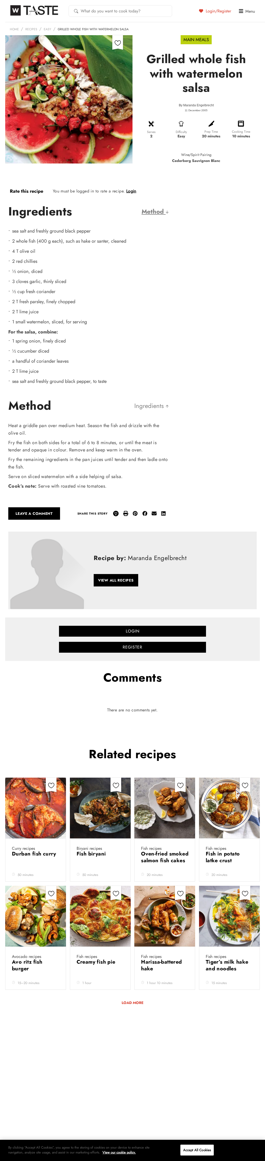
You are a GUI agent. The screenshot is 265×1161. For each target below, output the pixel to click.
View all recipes (116, 580)
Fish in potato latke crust (223, 857)
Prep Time (211, 131)
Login (131, 191)
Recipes (31, 29)
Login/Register (217, 11)
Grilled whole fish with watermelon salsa (93, 29)
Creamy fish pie (97, 962)
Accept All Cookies (197, 1150)
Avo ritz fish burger (27, 965)
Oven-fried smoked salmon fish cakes (164, 857)
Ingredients (150, 405)
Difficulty (181, 132)
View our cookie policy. (119, 1152)
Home (14, 29)
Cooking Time (241, 131)
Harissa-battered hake (161, 965)
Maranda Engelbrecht (198, 105)
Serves (151, 132)
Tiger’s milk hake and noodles (227, 965)
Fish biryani (92, 854)
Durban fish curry (34, 854)
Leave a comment (34, 513)
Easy (47, 29)
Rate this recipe (26, 191)
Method (154, 211)
